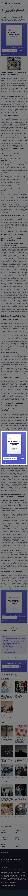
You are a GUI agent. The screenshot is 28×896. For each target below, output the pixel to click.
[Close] (25, 433)
